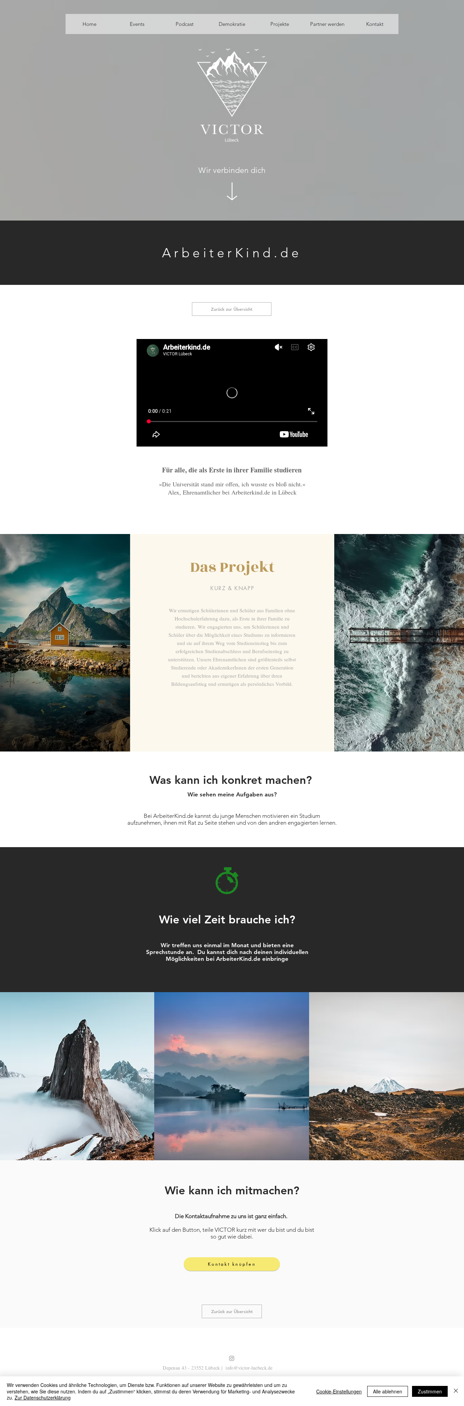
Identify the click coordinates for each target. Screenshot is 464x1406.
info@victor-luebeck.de (249, 1367)
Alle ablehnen (387, 1391)
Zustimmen (430, 1391)
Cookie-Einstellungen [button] (339, 1391)
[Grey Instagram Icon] (231, 1358)
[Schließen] (456, 1391)
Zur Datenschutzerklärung (43, 1397)
